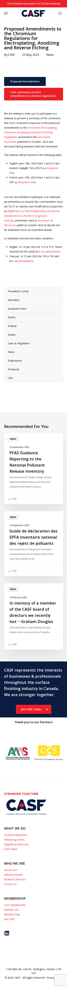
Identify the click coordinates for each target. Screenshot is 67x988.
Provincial (13, 369)
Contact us (10, 884)
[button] (6, 13)
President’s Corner (18, 291)
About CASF (11, 870)
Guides (12, 334)
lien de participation (48, 251)
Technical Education (15, 835)
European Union (17, 308)
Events (12, 317)
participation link (25, 182)
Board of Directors (15, 879)
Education (13, 300)
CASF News (11, 849)
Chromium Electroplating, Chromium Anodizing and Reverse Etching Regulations (30, 132)
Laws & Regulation (19, 343)
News (50, 55)
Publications (15, 360)
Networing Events (14, 839)
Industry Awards (13, 874)
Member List (11, 909)
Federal (12, 326)
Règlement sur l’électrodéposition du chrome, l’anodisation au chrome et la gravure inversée (32, 215)
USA (10, 378)
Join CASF (9, 919)
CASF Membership (14, 905)
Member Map (12, 914)
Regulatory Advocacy (16, 844)
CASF (11, 55)
